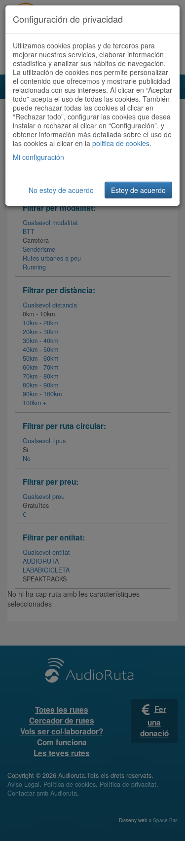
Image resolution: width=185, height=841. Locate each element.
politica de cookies (120, 143)
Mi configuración (38, 157)
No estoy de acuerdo (61, 190)
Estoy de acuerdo (138, 190)
